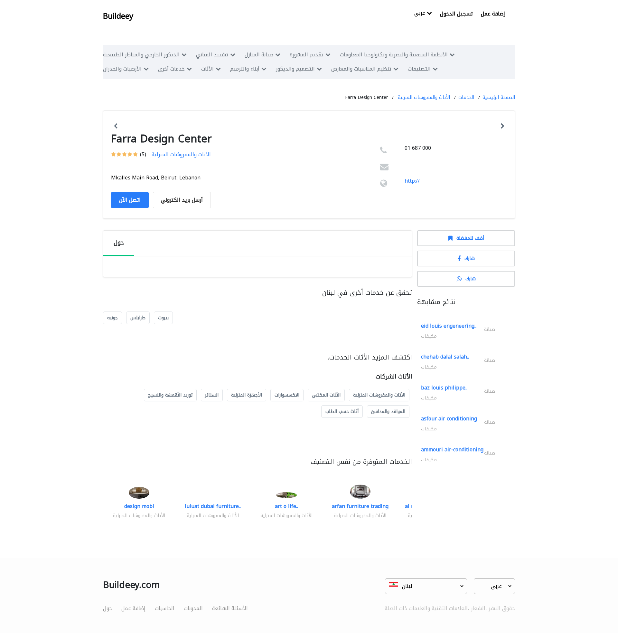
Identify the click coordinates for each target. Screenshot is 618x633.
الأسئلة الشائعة (230, 608)
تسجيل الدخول (456, 14)
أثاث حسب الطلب (342, 411)
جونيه (112, 317)
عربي (420, 13)
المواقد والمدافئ (388, 411)
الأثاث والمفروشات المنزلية (424, 97)
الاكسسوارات (287, 395)
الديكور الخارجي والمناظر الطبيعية (141, 55)
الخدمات (466, 97)
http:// (412, 181)
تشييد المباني (212, 55)
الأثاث (207, 69)
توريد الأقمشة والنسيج (170, 395)
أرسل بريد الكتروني (182, 200)
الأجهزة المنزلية (246, 395)
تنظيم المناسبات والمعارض (361, 69)
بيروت (163, 317)
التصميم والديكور (295, 69)
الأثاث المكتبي (326, 395)
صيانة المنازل (259, 55)
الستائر (212, 395)
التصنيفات (419, 69)
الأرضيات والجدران (122, 69)
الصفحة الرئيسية (498, 97)
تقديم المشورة (306, 55)
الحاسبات (164, 608)
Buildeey (118, 16)
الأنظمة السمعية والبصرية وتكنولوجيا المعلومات (394, 55)
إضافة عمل (493, 14)
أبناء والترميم (244, 69)
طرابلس (137, 317)
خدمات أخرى (171, 69)
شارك (469, 258)
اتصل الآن (130, 200)
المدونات (193, 608)
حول (107, 608)
